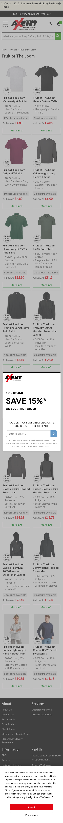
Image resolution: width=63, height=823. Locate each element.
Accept (31, 807)
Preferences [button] (46, 797)
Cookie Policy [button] (26, 794)
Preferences (31, 815)
